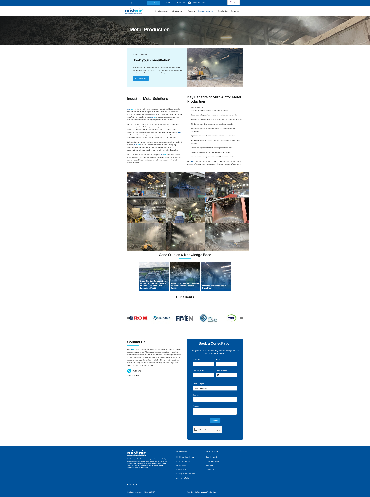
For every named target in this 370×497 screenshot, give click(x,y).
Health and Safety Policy (185, 457)
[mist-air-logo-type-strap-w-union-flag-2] (134, 8)
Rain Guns (209, 465)
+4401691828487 (133, 375)
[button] (183, 291)
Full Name (196, 359)
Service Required (199, 384)
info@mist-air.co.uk (134, 492)
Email (218, 359)
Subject (195, 395)
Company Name (199, 371)
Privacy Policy (181, 469)
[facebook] (128, 3)
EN (233, 2)
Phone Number (221, 371)
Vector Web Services (209, 492)
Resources (181, 3)
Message (196, 406)
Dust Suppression (212, 457)
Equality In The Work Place (186, 474)
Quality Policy (181, 465)
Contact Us (210, 469)
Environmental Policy (183, 461)
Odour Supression (212, 461)
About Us (168, 3)
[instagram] (131, 3)
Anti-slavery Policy (183, 478)
